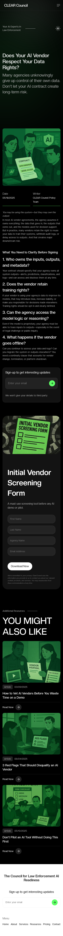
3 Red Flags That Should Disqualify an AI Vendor (30, 767)
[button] (58, 5)
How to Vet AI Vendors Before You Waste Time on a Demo (31, 695)
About (14, 924)
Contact (56, 924)
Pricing (46, 924)
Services (23, 924)
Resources (35, 924)
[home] (8, 5)
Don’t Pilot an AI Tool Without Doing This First (30, 839)
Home (6, 924)
